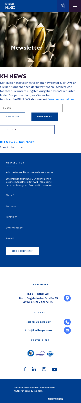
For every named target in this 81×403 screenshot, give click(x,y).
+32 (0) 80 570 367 (38, 322)
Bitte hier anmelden (61, 99)
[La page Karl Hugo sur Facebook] (25, 369)
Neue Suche (44, 116)
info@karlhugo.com (38, 330)
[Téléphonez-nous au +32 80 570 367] (63, 6)
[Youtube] (54, 369)
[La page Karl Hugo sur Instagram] (44, 369)
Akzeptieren (55, 399)
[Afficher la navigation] (75, 6)
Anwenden (13, 116)
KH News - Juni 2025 (17, 142)
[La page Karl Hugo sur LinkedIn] (34, 369)
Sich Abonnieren (23, 251)
